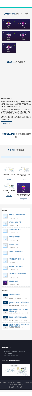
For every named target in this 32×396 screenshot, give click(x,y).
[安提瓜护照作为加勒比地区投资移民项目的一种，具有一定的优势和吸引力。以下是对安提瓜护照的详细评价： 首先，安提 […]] (23, 170)
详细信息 (9, 179)
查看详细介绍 (6, 123)
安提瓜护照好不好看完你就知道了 (17, 273)
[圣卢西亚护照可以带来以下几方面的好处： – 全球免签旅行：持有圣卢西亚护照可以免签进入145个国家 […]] (9, 170)
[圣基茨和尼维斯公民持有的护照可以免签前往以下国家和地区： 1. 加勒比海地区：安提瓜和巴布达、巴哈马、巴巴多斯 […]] (23, 188)
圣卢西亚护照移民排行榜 (15, 222)
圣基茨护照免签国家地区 (23, 195)
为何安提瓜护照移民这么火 (16, 251)
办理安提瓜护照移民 (14, 244)
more (28, 210)
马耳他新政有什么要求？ (15, 294)
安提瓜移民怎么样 (13, 281)
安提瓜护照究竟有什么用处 (16, 266)
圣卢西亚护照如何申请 (14, 237)
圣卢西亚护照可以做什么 (9, 174)
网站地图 (19, 387)
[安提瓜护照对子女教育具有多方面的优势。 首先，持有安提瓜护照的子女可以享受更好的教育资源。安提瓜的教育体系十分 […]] (9, 186)
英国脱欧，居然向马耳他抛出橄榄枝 (18, 317)
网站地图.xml (12, 387)
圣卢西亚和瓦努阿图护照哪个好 (17, 214)
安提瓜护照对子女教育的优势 (16, 259)
